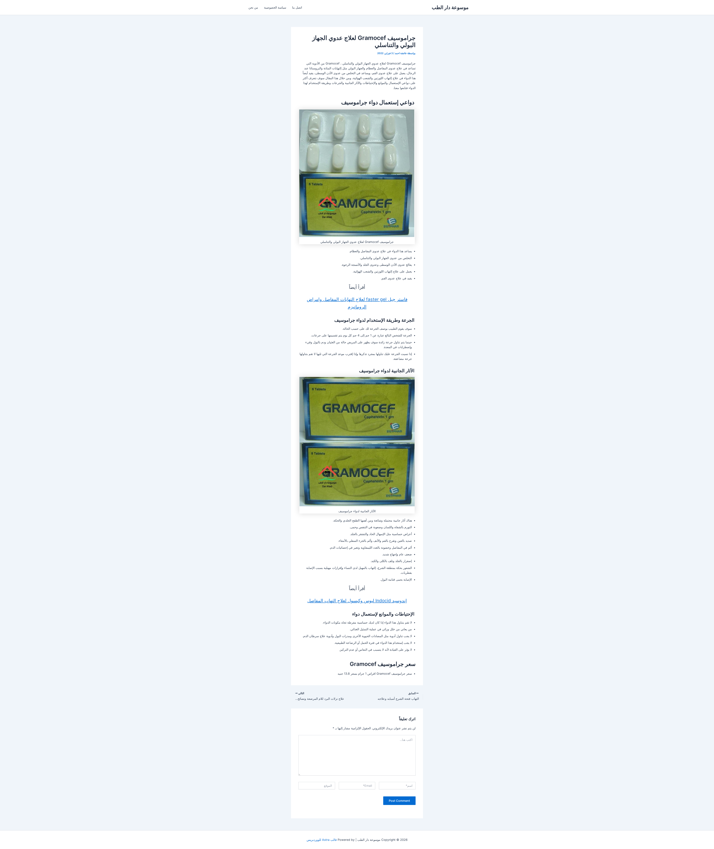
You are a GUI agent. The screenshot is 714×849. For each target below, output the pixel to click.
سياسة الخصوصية (275, 7)
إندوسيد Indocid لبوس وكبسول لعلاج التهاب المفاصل (357, 600)
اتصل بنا (297, 7)
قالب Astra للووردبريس (322, 840)
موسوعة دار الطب (450, 7)
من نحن (253, 7)
